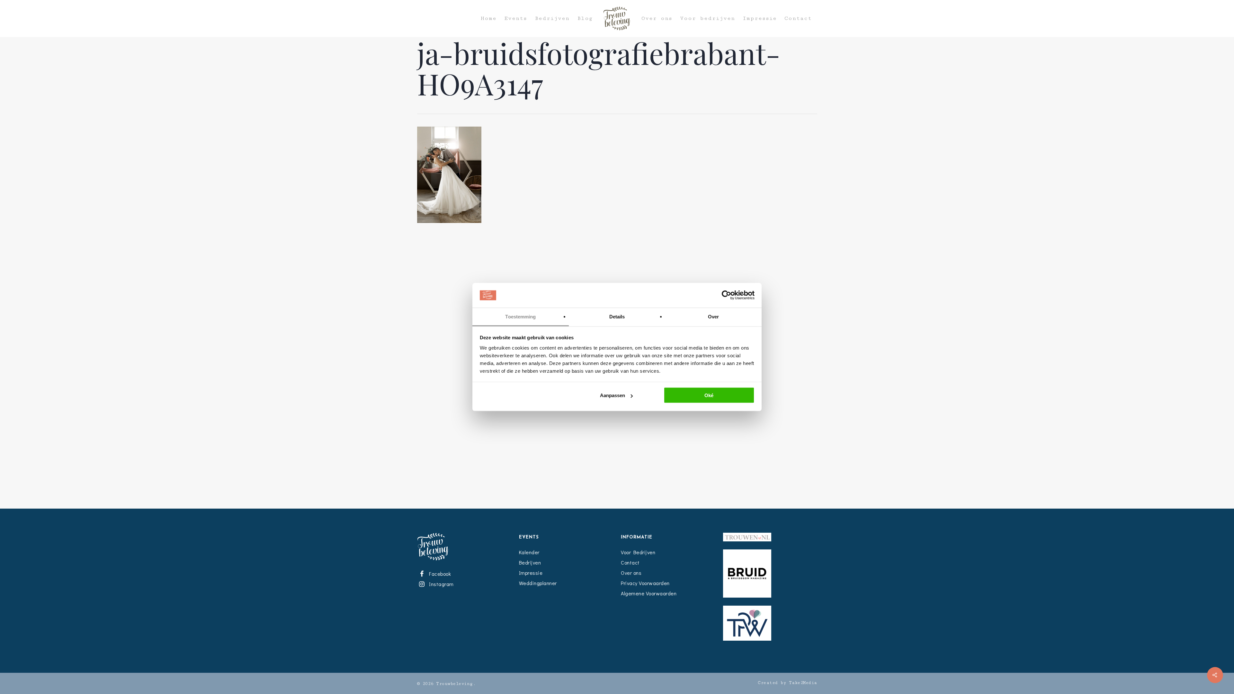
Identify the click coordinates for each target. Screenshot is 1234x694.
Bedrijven (552, 18)
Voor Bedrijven (638, 552)
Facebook (439, 573)
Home (488, 18)
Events (515, 18)
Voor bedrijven (707, 18)
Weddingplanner (538, 583)
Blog (585, 18)
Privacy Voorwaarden (645, 583)
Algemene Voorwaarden (648, 593)
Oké (708, 395)
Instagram (440, 584)
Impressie (760, 18)
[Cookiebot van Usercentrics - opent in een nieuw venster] (726, 295)
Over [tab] (713, 316)
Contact (798, 18)
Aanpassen (612, 395)
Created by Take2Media (787, 682)
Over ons (656, 18)
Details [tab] (617, 316)
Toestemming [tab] (520, 316)
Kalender (529, 552)
